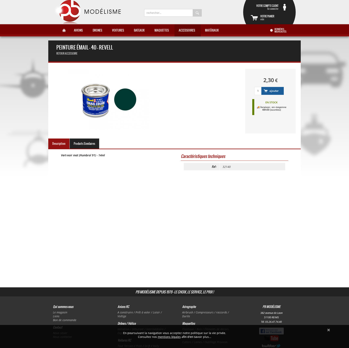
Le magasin (60, 312)
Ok (329, 330)
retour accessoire (66, 53)
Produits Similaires (84, 144)
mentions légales (169, 337)
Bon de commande (64, 320)
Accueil (64, 30)
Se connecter (267, 7)
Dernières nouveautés (280, 30)
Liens (56, 316)
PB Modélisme (87, 12)
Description (58, 144)
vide (267, 17)
